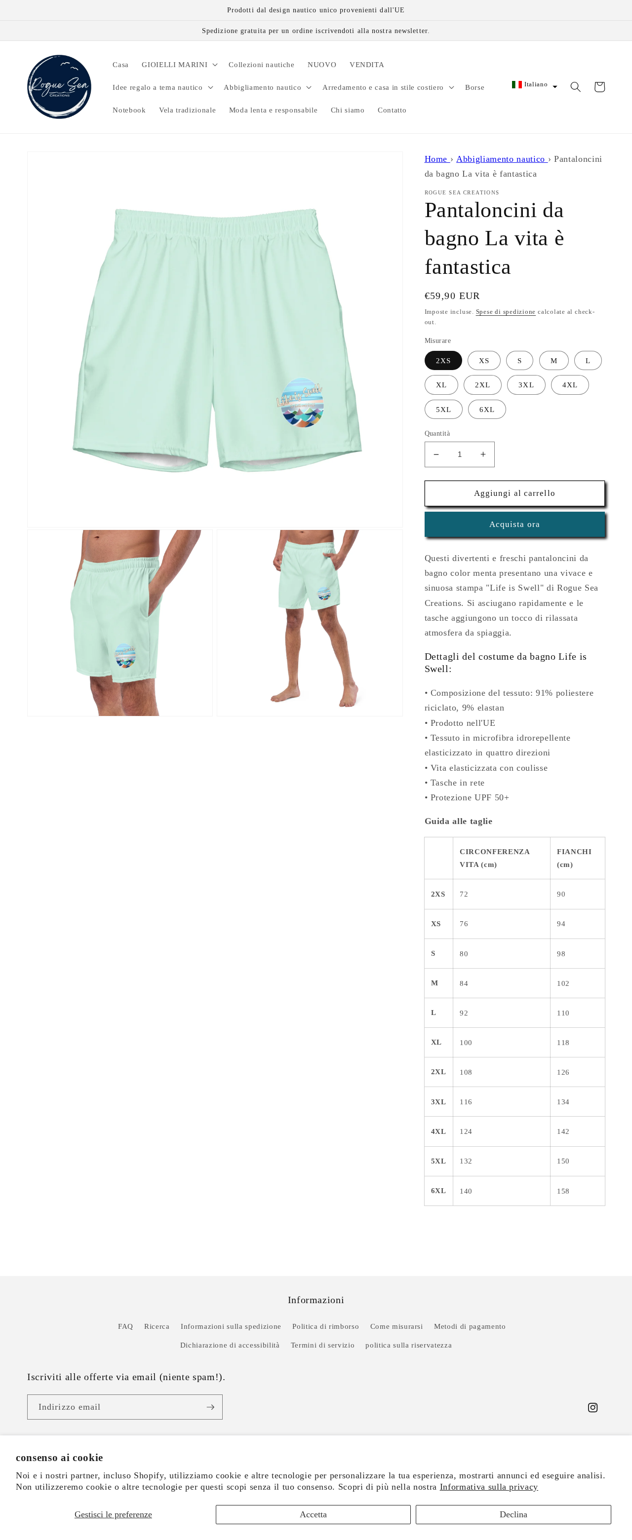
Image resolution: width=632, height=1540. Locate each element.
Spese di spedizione (506, 311)
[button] (178, 64)
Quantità (437, 433)
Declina (513, 1514)
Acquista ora (514, 524)
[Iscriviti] (210, 1407)
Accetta (313, 1514)
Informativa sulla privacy (489, 1487)
